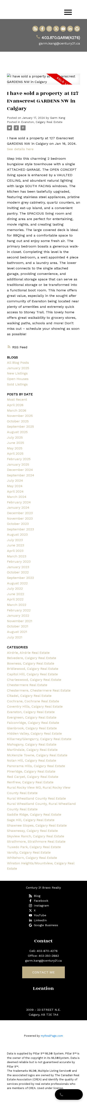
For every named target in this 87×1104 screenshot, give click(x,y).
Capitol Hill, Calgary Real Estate (32, 674)
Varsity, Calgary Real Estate (29, 852)
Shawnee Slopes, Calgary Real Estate (37, 825)
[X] (56, 29)
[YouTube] (63, 29)
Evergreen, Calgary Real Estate (31, 717)
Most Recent (17, 399)
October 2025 (18, 421)
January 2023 (18, 567)
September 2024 (20, 475)
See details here (20, 149)
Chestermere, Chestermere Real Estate (39, 690)
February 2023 (19, 561)
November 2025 (20, 416)
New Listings (17, 373)
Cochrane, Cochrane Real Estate (33, 701)
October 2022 (18, 572)
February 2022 (19, 610)
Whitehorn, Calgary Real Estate (32, 858)
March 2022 (16, 605)
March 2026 (16, 410)
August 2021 (17, 632)
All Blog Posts (18, 363)
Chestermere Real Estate (27, 685)
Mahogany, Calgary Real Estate (31, 744)
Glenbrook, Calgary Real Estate (32, 728)
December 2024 (20, 470)
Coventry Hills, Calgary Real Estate (35, 706)
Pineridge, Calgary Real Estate (31, 771)
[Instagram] (49, 29)
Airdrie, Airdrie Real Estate (28, 653)
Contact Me (43, 972)
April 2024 (15, 491)
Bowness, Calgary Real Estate (30, 663)
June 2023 (15, 545)
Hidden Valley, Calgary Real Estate (34, 733)
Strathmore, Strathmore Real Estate (36, 841)
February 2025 (19, 459)
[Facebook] (42, 29)
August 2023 (17, 534)
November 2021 (19, 621)
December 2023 (20, 513)
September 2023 (20, 529)
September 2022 (20, 578)
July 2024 (15, 480)
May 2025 (14, 448)
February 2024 (19, 502)
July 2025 (15, 437)
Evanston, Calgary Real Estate (42, 122)
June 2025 (15, 443)
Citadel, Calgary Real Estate (29, 696)
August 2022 (17, 583)
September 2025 (20, 426)
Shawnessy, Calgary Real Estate (32, 831)
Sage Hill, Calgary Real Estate (30, 820)
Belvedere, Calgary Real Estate (31, 658)
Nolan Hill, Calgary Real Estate (31, 760)
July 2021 (14, 637)
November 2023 (20, 518)
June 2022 (15, 594)
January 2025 (18, 368)
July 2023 (15, 540)
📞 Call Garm (69, 1094)
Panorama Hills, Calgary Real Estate (36, 766)
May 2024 (15, 486)
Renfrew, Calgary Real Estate (30, 782)
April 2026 (15, 405)
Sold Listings (17, 384)
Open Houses (18, 379)
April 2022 (15, 599)
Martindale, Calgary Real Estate (32, 750)
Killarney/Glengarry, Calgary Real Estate (39, 739)
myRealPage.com (52, 1035)
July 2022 (15, 588)
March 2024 (16, 497)
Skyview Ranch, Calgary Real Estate (35, 836)
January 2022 (18, 615)
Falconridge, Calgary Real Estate (33, 723)
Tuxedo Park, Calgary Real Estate (34, 847)
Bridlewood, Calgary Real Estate (32, 669)
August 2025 (17, 432)
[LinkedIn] (70, 29)
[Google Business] (77, 29)
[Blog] (35, 29)
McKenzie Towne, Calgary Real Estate (37, 755)
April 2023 (15, 551)
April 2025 (15, 453)
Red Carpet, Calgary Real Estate (32, 777)
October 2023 (18, 524)
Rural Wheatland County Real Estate (36, 798)
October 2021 (17, 626)
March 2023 (16, 556)
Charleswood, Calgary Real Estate (34, 680)
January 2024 (18, 507)
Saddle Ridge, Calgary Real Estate (34, 814)
